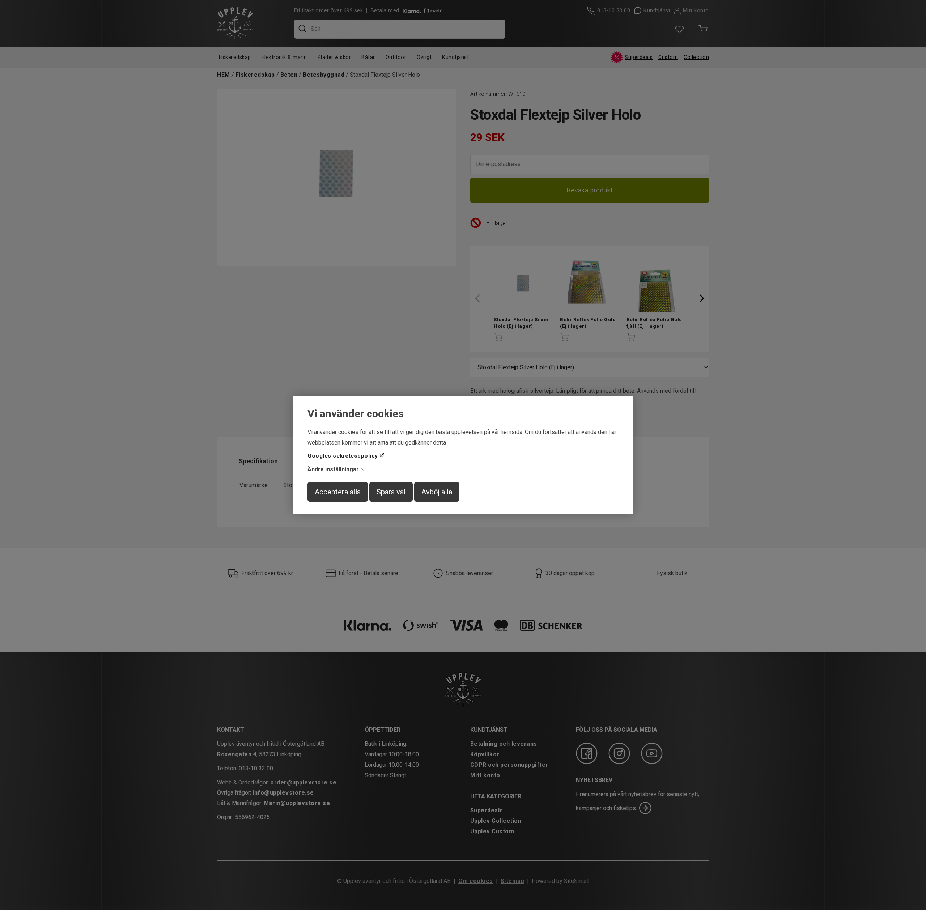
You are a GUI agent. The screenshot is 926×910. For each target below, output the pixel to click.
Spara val (391, 492)
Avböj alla (436, 492)
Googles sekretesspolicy (343, 455)
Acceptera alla (338, 492)
